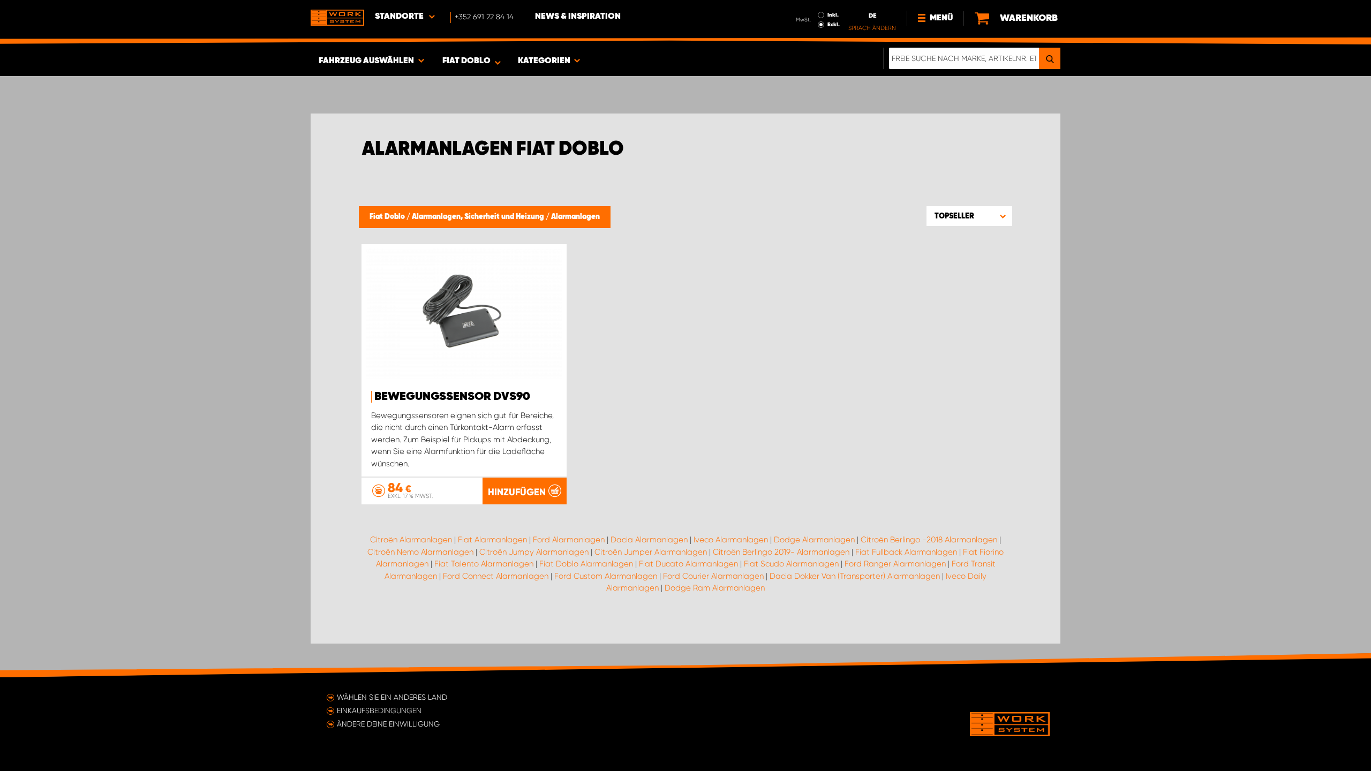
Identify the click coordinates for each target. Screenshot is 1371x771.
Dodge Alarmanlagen (814, 540)
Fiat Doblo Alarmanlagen (586, 564)
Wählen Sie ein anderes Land (392, 697)
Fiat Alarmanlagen (492, 540)
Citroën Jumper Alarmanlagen (650, 552)
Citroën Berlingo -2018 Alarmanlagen (929, 540)
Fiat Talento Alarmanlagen (483, 564)
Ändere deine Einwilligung (388, 724)
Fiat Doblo (388, 217)
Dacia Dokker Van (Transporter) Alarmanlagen (855, 576)
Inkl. (833, 15)
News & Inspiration (578, 16)
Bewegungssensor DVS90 (452, 397)
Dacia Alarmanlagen (649, 540)
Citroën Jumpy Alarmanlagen (534, 552)
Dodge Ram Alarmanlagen (715, 588)
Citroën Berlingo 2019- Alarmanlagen (781, 552)
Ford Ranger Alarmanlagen (895, 564)
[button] (969, 215)
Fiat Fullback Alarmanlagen (906, 552)
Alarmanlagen (575, 217)
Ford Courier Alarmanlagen (713, 576)
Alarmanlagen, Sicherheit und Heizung (479, 217)
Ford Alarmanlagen (569, 540)
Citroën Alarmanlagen (411, 540)
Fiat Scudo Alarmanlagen (791, 564)
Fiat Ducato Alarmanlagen (688, 564)
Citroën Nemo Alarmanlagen (420, 552)
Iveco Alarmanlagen (731, 540)
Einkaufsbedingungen (379, 710)
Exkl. (833, 24)
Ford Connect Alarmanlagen (495, 576)
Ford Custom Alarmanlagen (605, 576)
